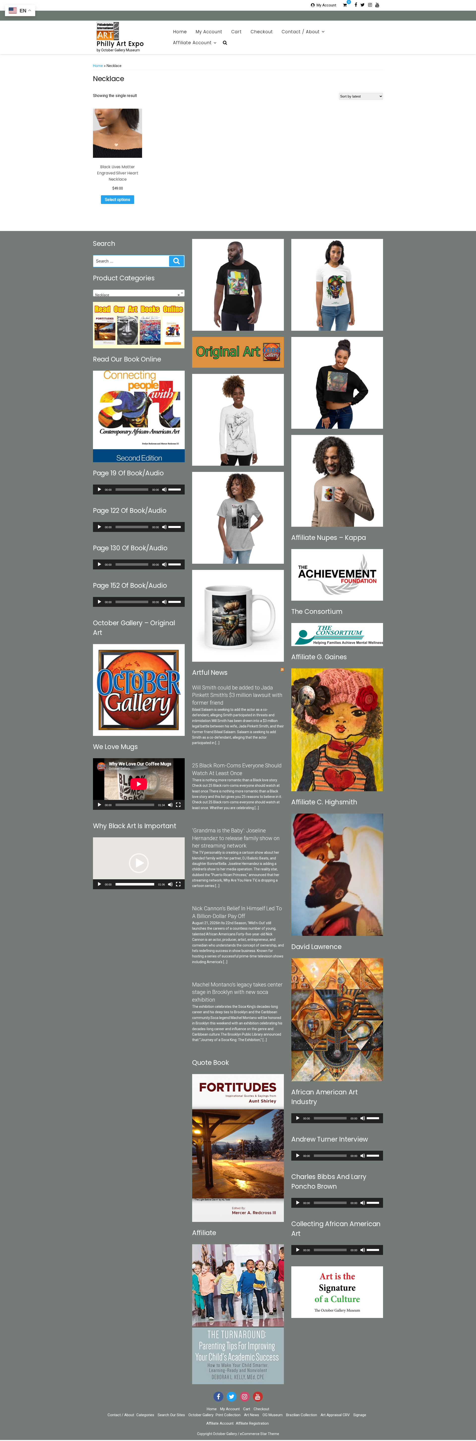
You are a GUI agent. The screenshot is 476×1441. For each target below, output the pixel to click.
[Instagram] (370, 4)
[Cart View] (345, 5)
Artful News (210, 672)
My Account (326, 5)
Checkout (262, 32)
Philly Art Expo (120, 44)
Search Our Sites (171, 1415)
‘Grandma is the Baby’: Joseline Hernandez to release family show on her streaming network (236, 838)
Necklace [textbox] (137, 295)
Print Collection (228, 1415)
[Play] (99, 489)
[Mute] (164, 489)
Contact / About (301, 32)
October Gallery (200, 1415)
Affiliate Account (192, 43)
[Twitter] (362, 4)
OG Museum (273, 1415)
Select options (117, 199)
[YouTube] (258, 1397)
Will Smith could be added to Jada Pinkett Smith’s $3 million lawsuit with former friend (237, 695)
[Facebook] (356, 4)
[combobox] (139, 293)
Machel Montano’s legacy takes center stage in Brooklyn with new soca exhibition (237, 992)
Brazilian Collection (301, 1415)
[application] (139, 489)
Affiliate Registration (252, 1423)
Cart (236, 32)
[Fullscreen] (178, 804)
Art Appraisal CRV (335, 1415)
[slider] (175, 489)
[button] (139, 863)
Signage (359, 1415)
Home (180, 32)
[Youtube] (377, 4)
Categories (145, 1415)
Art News (251, 1415)
